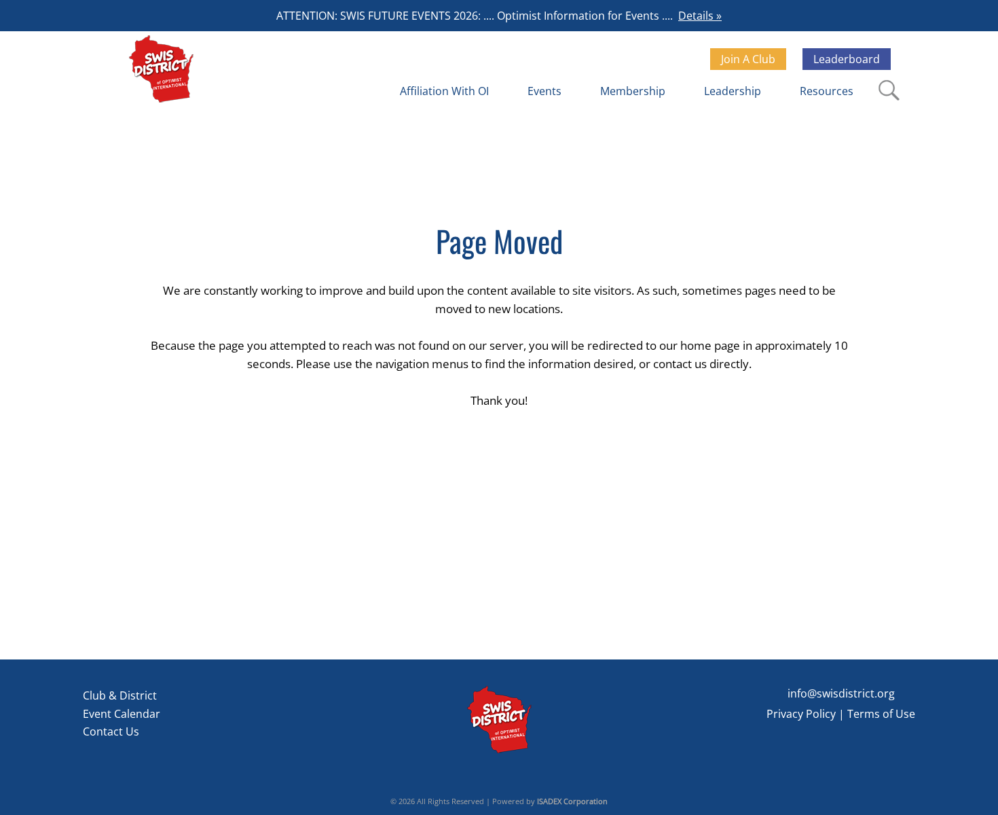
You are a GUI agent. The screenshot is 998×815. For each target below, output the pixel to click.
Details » (700, 15)
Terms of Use (881, 713)
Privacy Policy (801, 713)
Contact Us (111, 731)
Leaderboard (846, 59)
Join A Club (748, 59)
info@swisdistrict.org (841, 693)
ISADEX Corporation (572, 801)
